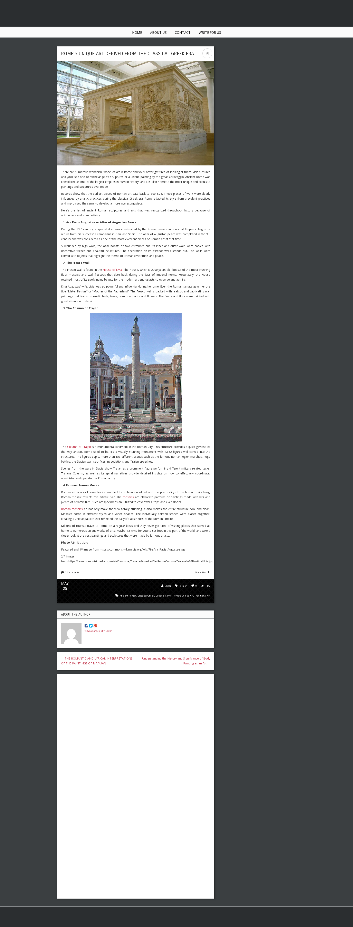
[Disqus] (135, 730)
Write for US (210, 32)
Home (137, 32)
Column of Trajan (79, 447)
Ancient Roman (128, 595)
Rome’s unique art (183, 595)
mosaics (128, 497)
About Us (158, 32)
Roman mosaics (72, 509)
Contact (183, 32)
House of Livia (112, 270)
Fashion (183, 585)
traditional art (202, 595)
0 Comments (72, 572)
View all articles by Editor (98, 630)
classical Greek (146, 595)
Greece (159, 595)
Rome (168, 595)
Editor (168, 585)
